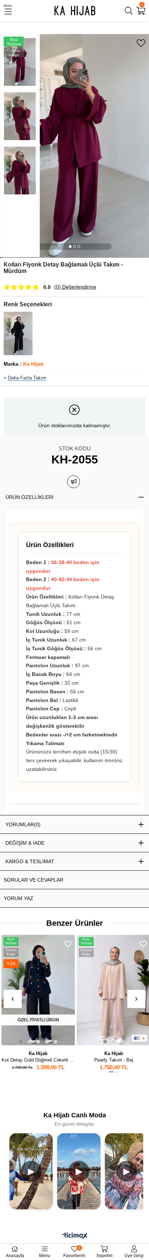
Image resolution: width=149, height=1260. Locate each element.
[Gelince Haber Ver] (73, 481)
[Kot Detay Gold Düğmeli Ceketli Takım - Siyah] (37, 990)
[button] (70, 246)
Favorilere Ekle (66, 944)
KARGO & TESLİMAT (29, 861)
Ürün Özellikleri (29, 497)
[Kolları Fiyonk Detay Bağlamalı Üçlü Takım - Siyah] (18, 333)
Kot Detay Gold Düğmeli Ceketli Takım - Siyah (37, 1060)
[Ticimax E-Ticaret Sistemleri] (75, 1236)
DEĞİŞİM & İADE (24, 843)
